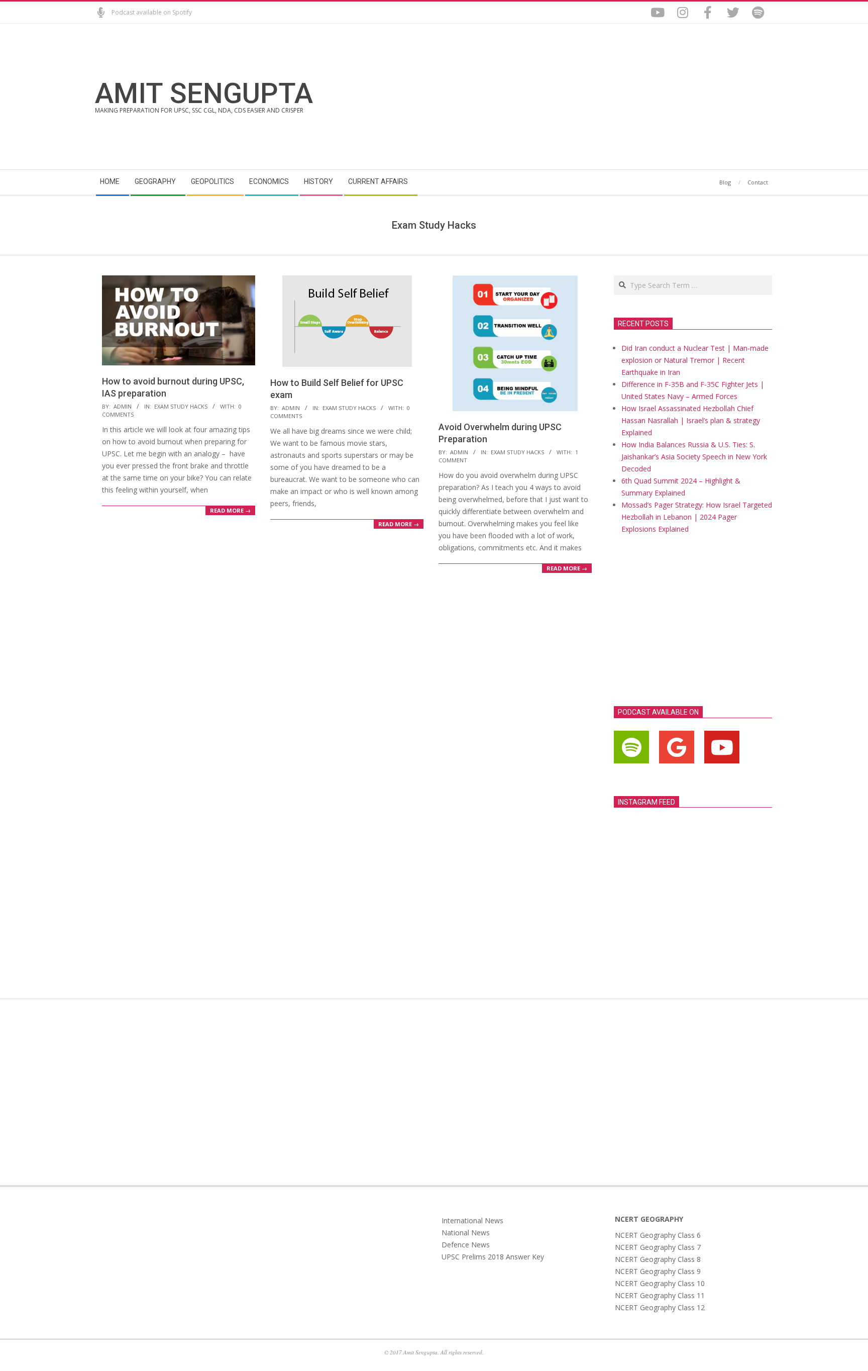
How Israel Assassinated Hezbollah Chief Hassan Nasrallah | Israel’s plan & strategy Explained (690, 420)
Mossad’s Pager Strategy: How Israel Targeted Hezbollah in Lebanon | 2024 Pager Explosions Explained (696, 517)
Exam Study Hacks (180, 406)
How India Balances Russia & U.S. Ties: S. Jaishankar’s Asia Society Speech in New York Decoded (694, 456)
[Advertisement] (603, 96)
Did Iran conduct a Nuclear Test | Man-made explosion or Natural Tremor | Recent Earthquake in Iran (695, 360)
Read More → (230, 510)
